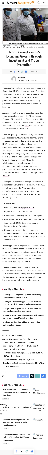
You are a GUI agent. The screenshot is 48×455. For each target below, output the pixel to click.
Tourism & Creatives (10, 366)
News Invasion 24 (9, 363)
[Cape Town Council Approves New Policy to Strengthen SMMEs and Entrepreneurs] (39, 437)
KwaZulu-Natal (8, 349)
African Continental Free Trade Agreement (19, 339)
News (31, 360)
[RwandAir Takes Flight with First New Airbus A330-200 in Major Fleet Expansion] (39, 422)
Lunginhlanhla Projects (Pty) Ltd (15, 360)
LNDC (40, 353)
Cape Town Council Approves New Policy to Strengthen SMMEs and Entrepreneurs (16, 437)
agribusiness (7, 342)
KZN (17, 349)
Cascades (30, 342)
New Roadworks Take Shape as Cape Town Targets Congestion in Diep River (16, 392)
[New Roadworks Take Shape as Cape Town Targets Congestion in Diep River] (39, 392)
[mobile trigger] (4, 2)
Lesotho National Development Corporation (19, 353)
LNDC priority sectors (11, 356)
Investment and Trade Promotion (27, 346)
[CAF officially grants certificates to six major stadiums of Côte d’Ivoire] (39, 407)
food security (7, 346)
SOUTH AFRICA (38, 363)
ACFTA (6, 176)
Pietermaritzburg (24, 363)
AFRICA (19, 335)
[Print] (26, 72)
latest (22, 349)
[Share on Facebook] (14, 72)
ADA (27, 125)
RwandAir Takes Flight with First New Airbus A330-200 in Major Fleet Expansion (15, 422)
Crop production (26, 207)
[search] (38, 3)
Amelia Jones (21, 77)
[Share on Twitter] (18, 72)
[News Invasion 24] (21, 2)
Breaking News (20, 342)
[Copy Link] (22, 72)
